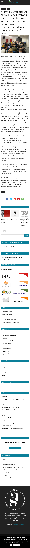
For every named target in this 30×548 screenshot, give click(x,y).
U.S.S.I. (3, 370)
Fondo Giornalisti (7, 425)
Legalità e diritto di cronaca (9, 354)
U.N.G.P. (4, 372)
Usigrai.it (4, 475)
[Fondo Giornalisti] (14, 294)
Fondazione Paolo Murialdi (9, 470)
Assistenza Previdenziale (9, 319)
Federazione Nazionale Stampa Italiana (13, 399)
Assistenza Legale (7, 311)
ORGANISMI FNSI (7, 386)
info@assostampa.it (18, 524)
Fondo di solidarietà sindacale (10, 322)
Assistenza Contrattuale (8, 317)
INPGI (3, 402)
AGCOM (4, 431)
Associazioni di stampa (8, 423)
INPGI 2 (4, 404)
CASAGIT (4, 396)
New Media (5, 346)
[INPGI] (14, 279)
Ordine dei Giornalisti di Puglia (10, 407)
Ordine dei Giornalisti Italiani (10, 410)
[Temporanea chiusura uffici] (15, 213)
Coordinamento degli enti (9, 335)
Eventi (8, 8)
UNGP (3, 412)
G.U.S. (3, 375)
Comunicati (3, 8)
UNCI (3, 364)
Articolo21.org (6, 472)
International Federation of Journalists (12, 467)
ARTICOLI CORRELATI (8, 207)
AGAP (3, 367)
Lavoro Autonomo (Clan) (9, 343)
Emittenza (5, 338)
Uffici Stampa (5, 351)
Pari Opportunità (6, 348)
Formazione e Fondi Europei (10, 341)
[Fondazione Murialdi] (14, 302)
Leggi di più (17, 545)
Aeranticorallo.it (6, 417)
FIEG (3, 420)
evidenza (8, 192)
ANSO (3, 415)
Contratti (4, 333)
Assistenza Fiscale (7, 314)
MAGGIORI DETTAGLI (15, 448)
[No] (28, 542)
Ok (11, 545)
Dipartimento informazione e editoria (12, 428)
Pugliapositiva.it (6, 462)
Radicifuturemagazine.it (8, 464)
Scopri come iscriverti (8, 246)
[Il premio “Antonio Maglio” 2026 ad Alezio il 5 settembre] (5, 213)
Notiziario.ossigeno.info (8, 477)
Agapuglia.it (5, 459)
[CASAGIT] (14, 286)
